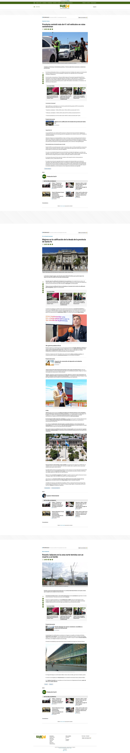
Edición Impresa (93, 2)
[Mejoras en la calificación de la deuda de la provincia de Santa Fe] (50, 123)
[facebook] (46, 29)
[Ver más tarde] (43, 29)
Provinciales (49, 2)
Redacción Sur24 (52, 176)
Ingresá (94, 6)
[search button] (34, 3)
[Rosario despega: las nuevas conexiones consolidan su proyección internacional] (50, 628)
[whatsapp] (45, 29)
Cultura (58, 2)
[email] (50, 29)
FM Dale (84, 2)
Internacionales (69, 2)
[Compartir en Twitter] (48, 29)
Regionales (44, 2)
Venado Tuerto (39, 2)
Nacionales (63, 2)
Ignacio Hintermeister (53, 495)
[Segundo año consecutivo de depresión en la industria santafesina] (50, 362)
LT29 (88, 2)
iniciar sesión (62, 525)
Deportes (55, 2)
